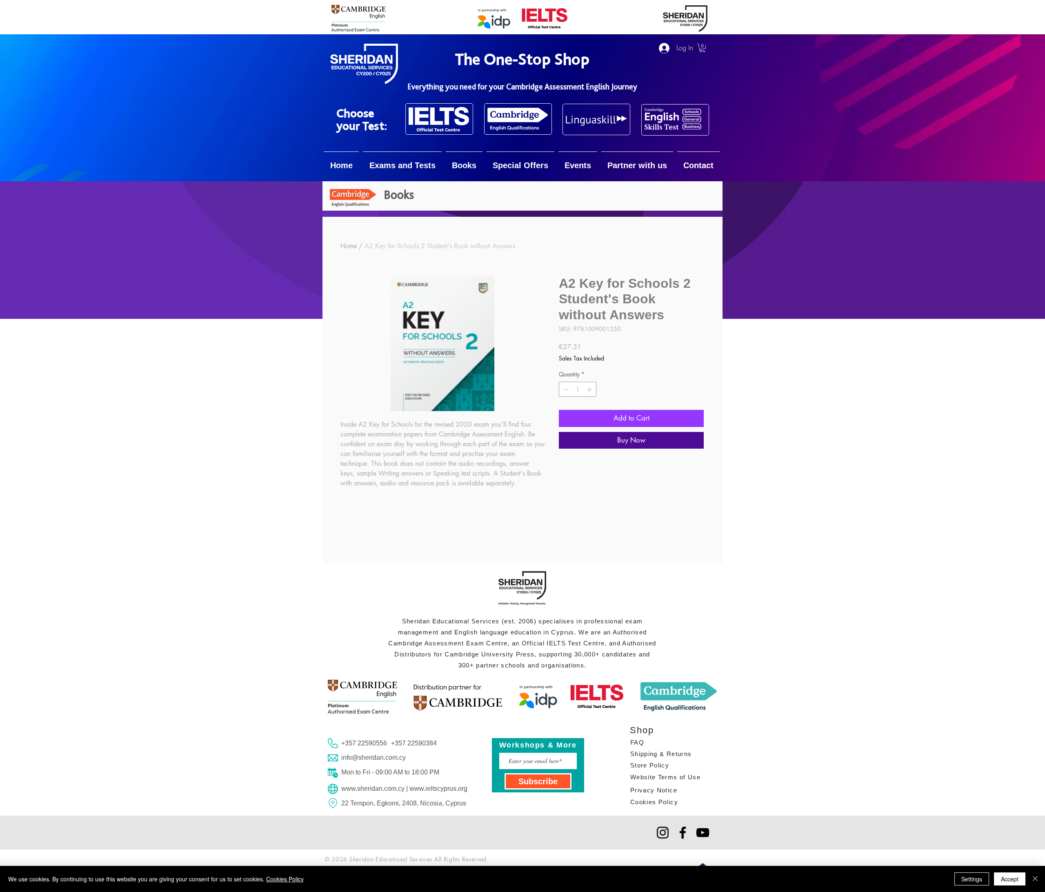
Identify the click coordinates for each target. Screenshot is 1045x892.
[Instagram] (663, 833)
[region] (439, 119)
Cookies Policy (285, 879)
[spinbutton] (577, 389)
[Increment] (590, 389)
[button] (702, 48)
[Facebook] (683, 833)
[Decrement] (565, 389)
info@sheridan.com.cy (373, 757)
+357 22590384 (414, 743)
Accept (1009, 879)
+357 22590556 (364, 743)
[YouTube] (703, 833)
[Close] (1035, 878)
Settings (971, 879)
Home (348, 246)
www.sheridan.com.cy (373, 788)
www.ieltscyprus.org (438, 788)
